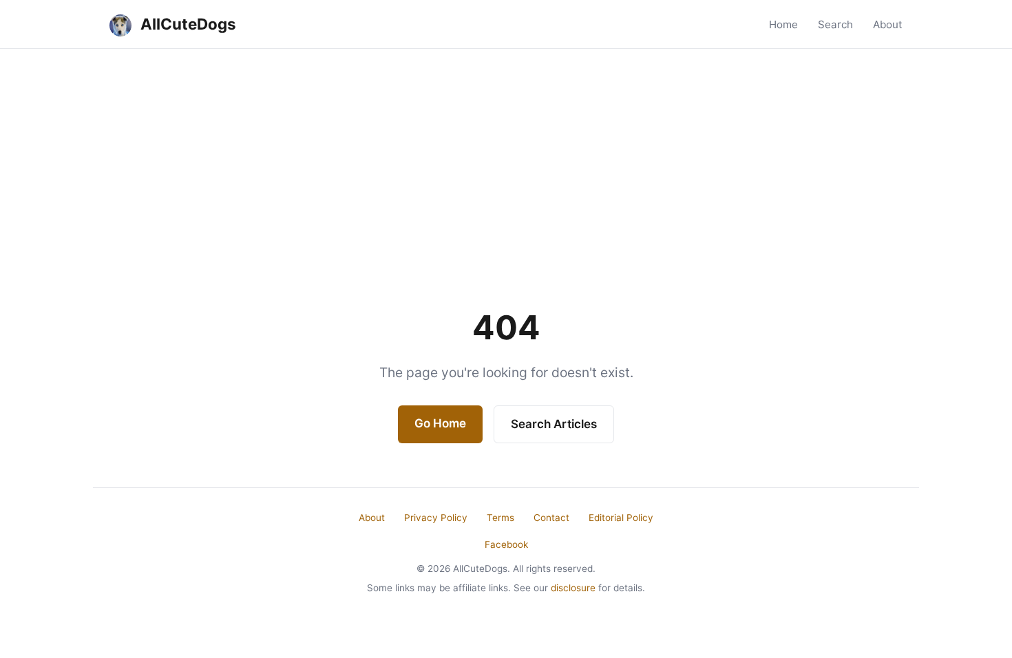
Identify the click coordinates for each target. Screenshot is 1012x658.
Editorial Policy (621, 517)
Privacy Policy (435, 517)
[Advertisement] (506, 152)
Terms (500, 517)
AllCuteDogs (186, 23)
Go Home (440, 423)
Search (835, 24)
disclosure (573, 587)
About (888, 24)
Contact (551, 517)
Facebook (506, 544)
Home (783, 24)
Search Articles (554, 424)
